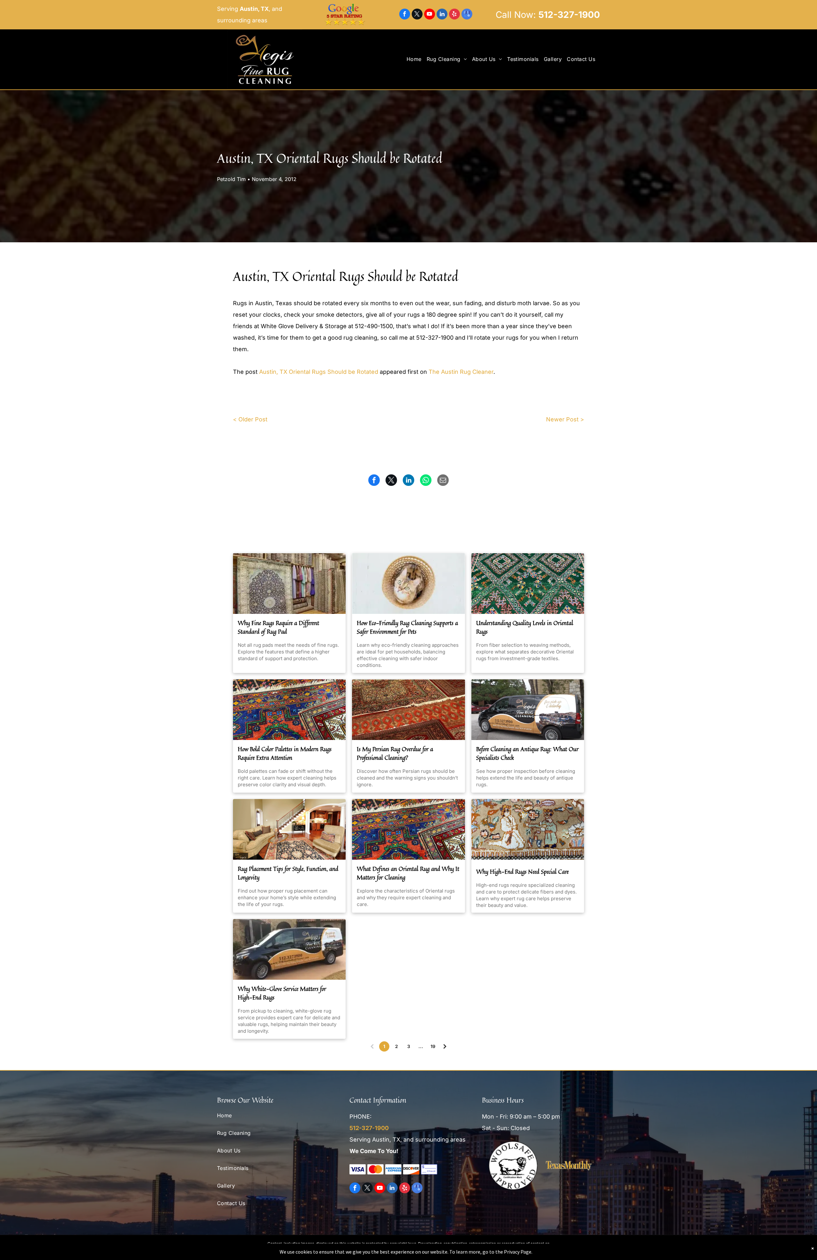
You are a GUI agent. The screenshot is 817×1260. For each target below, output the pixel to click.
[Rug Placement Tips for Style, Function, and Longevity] (289, 829)
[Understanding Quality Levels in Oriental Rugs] (527, 583)
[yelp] (454, 15)
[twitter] (417, 15)
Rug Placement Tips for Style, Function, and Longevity (288, 873)
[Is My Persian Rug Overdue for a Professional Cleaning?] (408, 709)
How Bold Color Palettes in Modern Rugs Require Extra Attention (285, 753)
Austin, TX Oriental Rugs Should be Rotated (318, 371)
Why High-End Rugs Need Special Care (522, 871)
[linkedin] (442, 15)
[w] (289, 709)
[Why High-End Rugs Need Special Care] (527, 829)
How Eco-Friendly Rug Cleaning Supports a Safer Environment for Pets (407, 627)
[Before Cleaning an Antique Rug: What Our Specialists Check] (527, 709)
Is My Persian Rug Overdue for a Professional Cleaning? (395, 753)
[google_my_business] (466, 15)
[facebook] (404, 15)
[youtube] (429, 15)
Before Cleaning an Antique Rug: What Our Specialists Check (527, 753)
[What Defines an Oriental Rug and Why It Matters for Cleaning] (408, 829)
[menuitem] (416, 59)
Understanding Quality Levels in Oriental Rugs (524, 627)
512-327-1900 (569, 14)
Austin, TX (254, 8)
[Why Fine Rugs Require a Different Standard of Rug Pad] (289, 583)
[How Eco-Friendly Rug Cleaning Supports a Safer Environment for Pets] (408, 583)
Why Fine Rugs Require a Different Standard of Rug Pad (278, 627)
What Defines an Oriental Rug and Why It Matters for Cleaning (408, 873)
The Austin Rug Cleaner (461, 371)
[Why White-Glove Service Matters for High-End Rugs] (289, 949)
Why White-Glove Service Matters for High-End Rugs (282, 993)
